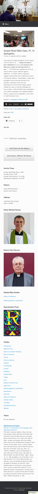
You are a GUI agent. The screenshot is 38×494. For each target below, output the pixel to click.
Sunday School (8, 400)
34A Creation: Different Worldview (19, 157)
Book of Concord (9, 354)
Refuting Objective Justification (13, 300)
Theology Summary (10, 405)
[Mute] (26, 104)
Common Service (9, 360)
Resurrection (7, 391)
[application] (19, 104)
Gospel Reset (22, 138)
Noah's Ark (7, 386)
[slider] (30, 104)
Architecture (7, 346)
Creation (6, 363)
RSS (12, 112)
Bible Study (13, 138)
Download (26, 109)
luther (24, 56)
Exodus (6, 369)
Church (6, 357)
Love (5, 380)
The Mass (7, 403)
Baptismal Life (8, 349)
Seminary (7, 394)
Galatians (7, 371)
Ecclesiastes (8, 366)
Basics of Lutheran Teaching (12, 352)
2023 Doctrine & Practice (12, 426)
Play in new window (16, 109)
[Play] (6, 104)
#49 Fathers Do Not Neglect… (19, 148)
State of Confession (10, 296)
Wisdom (6, 408)
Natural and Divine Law (11, 383)
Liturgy (6, 377)
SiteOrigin (21, 490)
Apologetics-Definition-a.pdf (19, 99)
